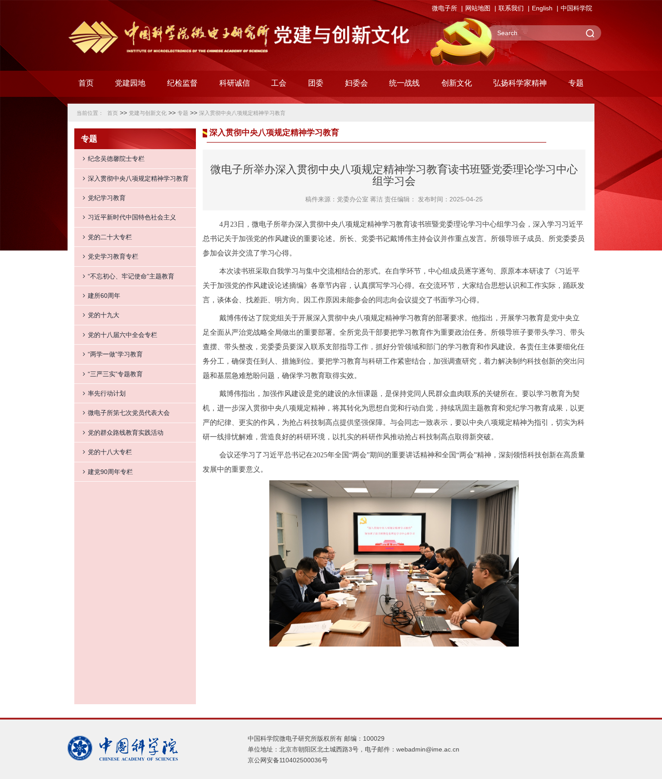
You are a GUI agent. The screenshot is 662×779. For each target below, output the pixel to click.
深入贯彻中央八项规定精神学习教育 (242, 113)
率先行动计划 (107, 393)
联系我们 (511, 8)
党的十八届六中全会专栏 (122, 334)
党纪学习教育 (107, 197)
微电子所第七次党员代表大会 (129, 412)
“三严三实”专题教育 (115, 374)
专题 (182, 113)
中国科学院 (576, 8)
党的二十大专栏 (110, 237)
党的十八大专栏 (110, 452)
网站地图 (477, 8)
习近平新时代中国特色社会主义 (132, 217)
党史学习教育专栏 (113, 256)
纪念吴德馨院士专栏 (116, 158)
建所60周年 (104, 295)
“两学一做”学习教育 (115, 354)
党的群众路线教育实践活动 (125, 432)
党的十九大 (103, 315)
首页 (86, 83)
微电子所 (444, 8)
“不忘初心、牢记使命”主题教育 (131, 276)
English (542, 8)
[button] (182, 85)
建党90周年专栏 (110, 471)
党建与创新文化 (148, 113)
